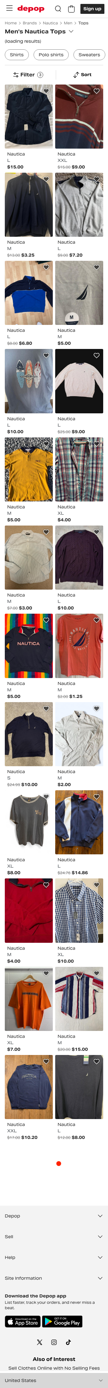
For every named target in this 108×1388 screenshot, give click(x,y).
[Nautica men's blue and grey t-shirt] (29, 381)
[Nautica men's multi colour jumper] (79, 117)
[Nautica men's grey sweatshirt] (79, 205)
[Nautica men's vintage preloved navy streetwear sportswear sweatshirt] (79, 822)
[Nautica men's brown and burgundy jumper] (79, 558)
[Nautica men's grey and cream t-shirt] (79, 293)
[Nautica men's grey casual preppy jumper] (79, 381)
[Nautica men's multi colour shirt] (79, 469)
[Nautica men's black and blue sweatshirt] (29, 734)
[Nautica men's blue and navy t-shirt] (29, 822)
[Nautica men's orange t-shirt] (29, 999)
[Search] (58, 9)
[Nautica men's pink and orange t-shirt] (79, 646)
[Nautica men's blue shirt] (29, 558)
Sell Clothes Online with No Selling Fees (54, 1368)
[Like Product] (46, 91)
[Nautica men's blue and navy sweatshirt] (29, 293)
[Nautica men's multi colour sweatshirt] (29, 910)
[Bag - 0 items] (71, 9)
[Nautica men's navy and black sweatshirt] (29, 646)
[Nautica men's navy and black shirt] (29, 117)
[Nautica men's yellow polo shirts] (29, 469)
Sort (86, 74)
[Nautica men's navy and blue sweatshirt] (29, 205)
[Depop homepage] (30, 8)
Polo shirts (51, 54)
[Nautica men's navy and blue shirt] (79, 1087)
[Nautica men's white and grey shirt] (79, 734)
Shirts (17, 54)
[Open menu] (9, 8)
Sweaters (89, 54)
